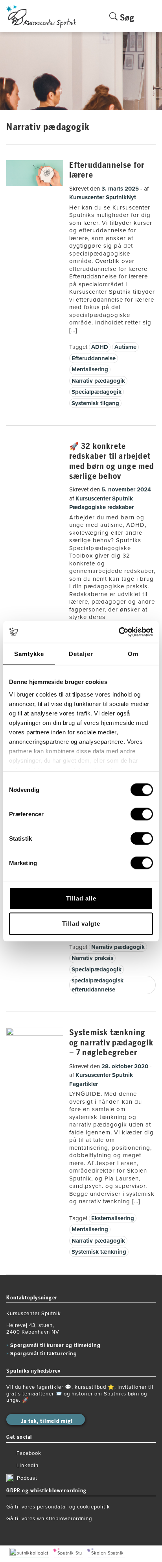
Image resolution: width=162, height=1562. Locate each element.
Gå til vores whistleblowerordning (49, 1519)
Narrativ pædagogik (98, 380)
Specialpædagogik (97, 391)
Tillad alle (81, 898)
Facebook (29, 1453)
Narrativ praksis (92, 958)
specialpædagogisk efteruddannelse (97, 985)
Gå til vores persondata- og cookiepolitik (58, 1507)
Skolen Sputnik (107, 1553)
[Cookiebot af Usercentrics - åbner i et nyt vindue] (118, 632)
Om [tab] (133, 653)
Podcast (27, 1478)
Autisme (125, 346)
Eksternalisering (112, 1218)
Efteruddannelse (94, 358)
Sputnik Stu (69, 1553)
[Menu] (151, 22)
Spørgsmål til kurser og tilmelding (55, 1345)
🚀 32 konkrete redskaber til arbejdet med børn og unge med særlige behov (112, 461)
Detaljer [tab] (81, 653)
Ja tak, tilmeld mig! (47, 1421)
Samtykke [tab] (29, 653)
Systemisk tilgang (95, 403)
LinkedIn (28, 1465)
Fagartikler (83, 1084)
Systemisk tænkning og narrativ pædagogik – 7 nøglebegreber (111, 1042)
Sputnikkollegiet (31, 1553)
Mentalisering (90, 369)
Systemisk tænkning (99, 1251)
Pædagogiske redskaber (101, 507)
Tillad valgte (81, 923)
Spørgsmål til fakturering (43, 1354)
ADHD (99, 346)
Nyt (131, 197)
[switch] (142, 814)
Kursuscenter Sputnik (98, 197)
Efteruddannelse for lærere (107, 170)
